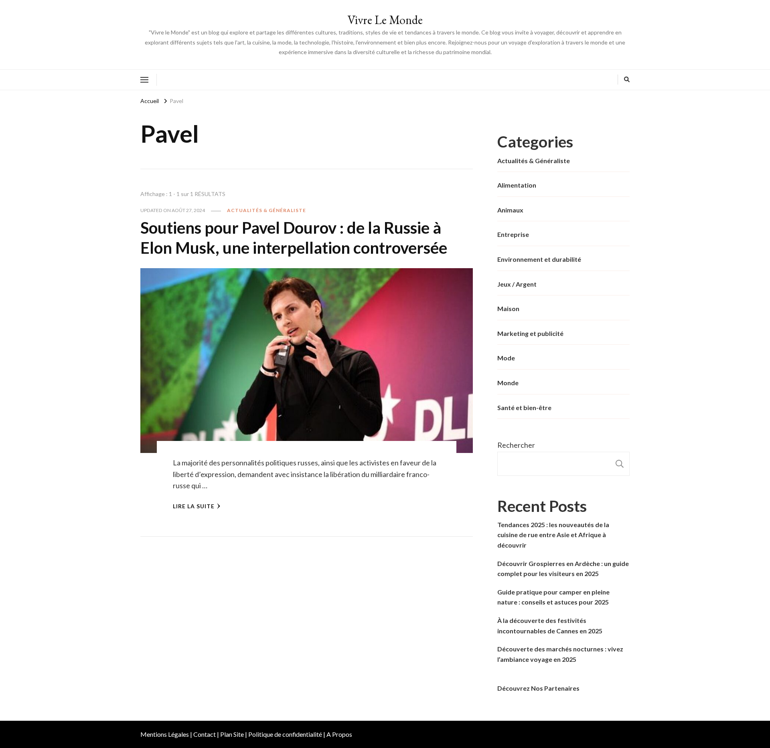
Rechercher (516, 445)
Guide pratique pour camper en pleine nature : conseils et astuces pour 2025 (553, 597)
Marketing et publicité (530, 333)
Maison (508, 308)
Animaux (510, 210)
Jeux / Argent (517, 284)
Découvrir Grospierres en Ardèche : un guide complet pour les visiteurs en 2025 (563, 569)
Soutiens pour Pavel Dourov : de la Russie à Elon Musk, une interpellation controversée (293, 237)
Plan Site (232, 734)
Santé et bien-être (524, 407)
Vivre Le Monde (385, 20)
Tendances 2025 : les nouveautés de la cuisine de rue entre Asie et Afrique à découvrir (553, 535)
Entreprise (513, 234)
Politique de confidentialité (285, 734)
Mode (506, 358)
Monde (508, 382)
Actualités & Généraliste (266, 210)
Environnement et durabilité (539, 259)
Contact (204, 734)
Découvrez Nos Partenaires (538, 688)
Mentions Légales (164, 734)
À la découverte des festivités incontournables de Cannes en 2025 (549, 626)
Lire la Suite (194, 506)
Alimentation (516, 185)
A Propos (339, 734)
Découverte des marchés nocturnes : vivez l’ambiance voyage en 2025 (560, 654)
